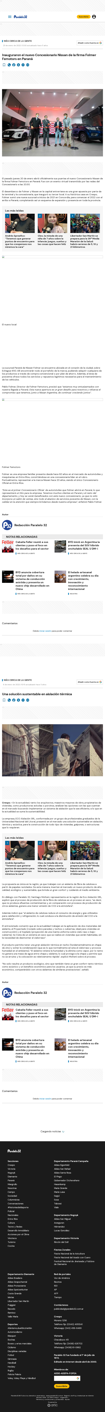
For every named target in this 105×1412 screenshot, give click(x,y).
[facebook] (13, 64)
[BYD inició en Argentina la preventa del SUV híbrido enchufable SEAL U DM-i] (60, 546)
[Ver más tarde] (4, 65)
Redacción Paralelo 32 (30, 525)
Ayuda (67, 1399)
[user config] (94, 16)
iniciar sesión (45, 631)
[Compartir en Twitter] (18, 64)
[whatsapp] (9, 64)
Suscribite (83, 17)
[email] (23, 64)
